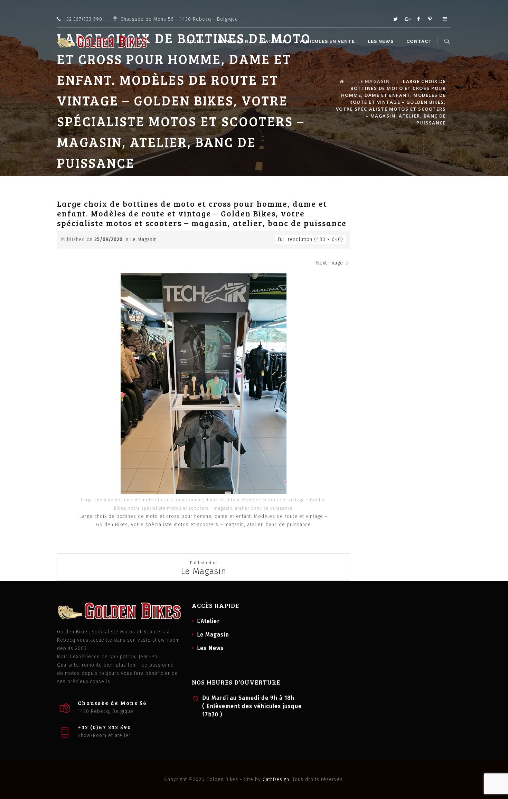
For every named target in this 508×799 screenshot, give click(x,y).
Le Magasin (233, 41)
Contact (419, 41)
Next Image (329, 263)
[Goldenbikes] (102, 41)
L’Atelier (274, 41)
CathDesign (276, 779)
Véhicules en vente (327, 41)
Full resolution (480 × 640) (310, 239)
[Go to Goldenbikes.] (342, 81)
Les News (381, 41)
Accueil (194, 41)
